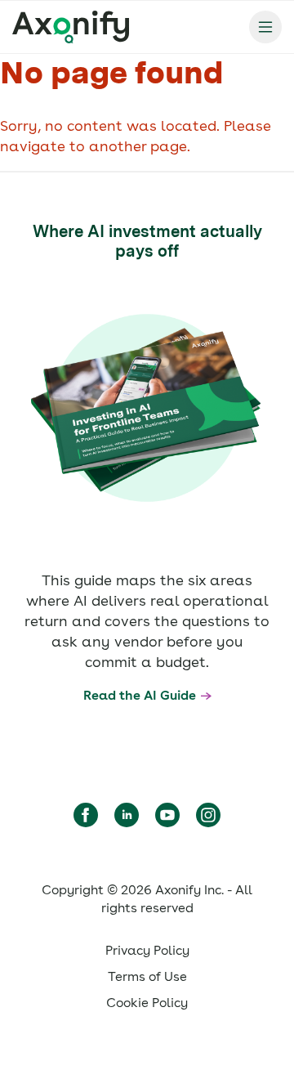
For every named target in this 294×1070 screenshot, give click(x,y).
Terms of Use (147, 976)
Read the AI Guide (139, 695)
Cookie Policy (147, 1002)
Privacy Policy (147, 950)
